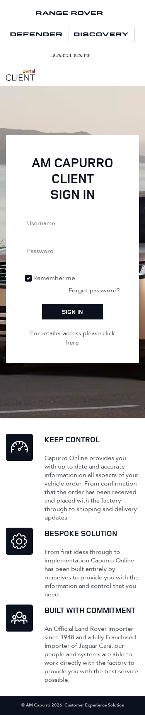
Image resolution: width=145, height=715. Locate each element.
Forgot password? (94, 290)
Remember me (54, 278)
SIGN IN (72, 311)
